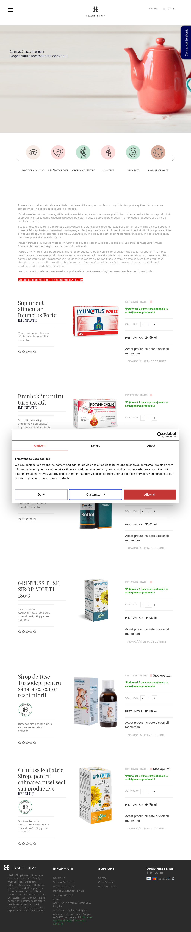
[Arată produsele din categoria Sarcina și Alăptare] (83, 152)
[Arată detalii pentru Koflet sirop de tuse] (95, 507)
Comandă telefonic (186, 43)
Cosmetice (108, 170)
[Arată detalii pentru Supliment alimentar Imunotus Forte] (95, 320)
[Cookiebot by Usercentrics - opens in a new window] (160, 435)
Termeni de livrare (63, 882)
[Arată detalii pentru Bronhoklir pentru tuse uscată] (95, 413)
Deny (41, 494)
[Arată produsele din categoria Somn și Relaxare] (158, 152)
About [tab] (151, 445)
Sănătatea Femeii (58, 170)
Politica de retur (107, 886)
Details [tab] (95, 445)
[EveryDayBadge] (25, 709)
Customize (93, 494)
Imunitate (133, 170)
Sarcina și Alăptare (83, 170)
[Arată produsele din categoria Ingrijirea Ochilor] (33, 152)
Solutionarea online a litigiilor (70, 910)
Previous (18, 159)
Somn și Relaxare (158, 170)
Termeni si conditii (63, 895)
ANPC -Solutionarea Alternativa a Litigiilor (72, 905)
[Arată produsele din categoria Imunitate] (133, 152)
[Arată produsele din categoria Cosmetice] (108, 152)
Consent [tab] (39, 445)
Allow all (149, 494)
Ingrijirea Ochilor (33, 170)
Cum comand (106, 882)
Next (173, 159)
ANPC (56, 899)
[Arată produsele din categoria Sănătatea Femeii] (58, 152)
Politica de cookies (64, 886)
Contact (102, 878)
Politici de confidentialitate (68, 890)
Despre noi (59, 878)
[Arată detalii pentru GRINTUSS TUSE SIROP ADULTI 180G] (95, 600)
